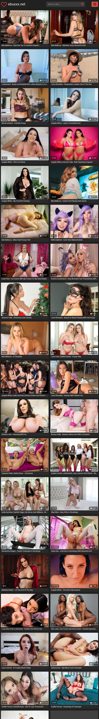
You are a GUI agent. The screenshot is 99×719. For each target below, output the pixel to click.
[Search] (82, 4)
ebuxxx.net (16, 4)
